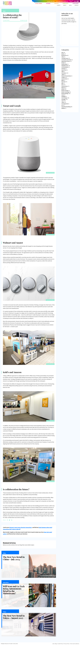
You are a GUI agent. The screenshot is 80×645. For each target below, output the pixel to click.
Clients (58, 5)
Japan (62, 74)
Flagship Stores (64, 65)
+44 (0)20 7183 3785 (50, 1)
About (64, 5)
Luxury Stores (64, 78)
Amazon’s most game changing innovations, (20, 527)
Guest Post (63, 70)
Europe (63, 62)
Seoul (62, 95)
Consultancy (76, 3)
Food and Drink (64, 67)
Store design (64, 97)
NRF (62, 83)
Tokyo (62, 102)
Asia (62, 52)
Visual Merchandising (65, 106)
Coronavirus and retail (66, 59)
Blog (70, 5)
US (62, 105)
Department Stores (65, 61)
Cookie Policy (60, 643)
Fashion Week (64, 64)
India (62, 71)
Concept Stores (64, 58)
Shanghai (63, 96)
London (63, 77)
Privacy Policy (66, 643)
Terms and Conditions (74, 643)
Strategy (63, 99)
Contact (76, 5)
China (62, 56)
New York (63, 81)
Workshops (65, 3)
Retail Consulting (65, 92)
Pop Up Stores (64, 86)
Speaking (48, 3)
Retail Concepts (64, 90)
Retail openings (64, 93)
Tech (62, 100)
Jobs (53, 643)
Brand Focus (64, 55)
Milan (62, 80)
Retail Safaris (38, 3)
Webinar (63, 108)
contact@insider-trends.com (62, 1)
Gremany (63, 68)
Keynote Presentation (66, 75)
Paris (62, 84)
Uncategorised (64, 103)
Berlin (62, 53)
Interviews (63, 73)
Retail (62, 89)
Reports (56, 3)
